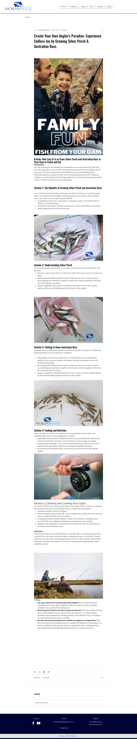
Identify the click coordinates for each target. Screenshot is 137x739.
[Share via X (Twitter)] (39, 672)
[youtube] (38, 723)
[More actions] (102, 30)
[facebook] (33, 723)
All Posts (27, 17)
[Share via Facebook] (35, 672)
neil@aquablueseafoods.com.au (63, 722)
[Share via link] (48, 672)
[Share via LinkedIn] (44, 672)
